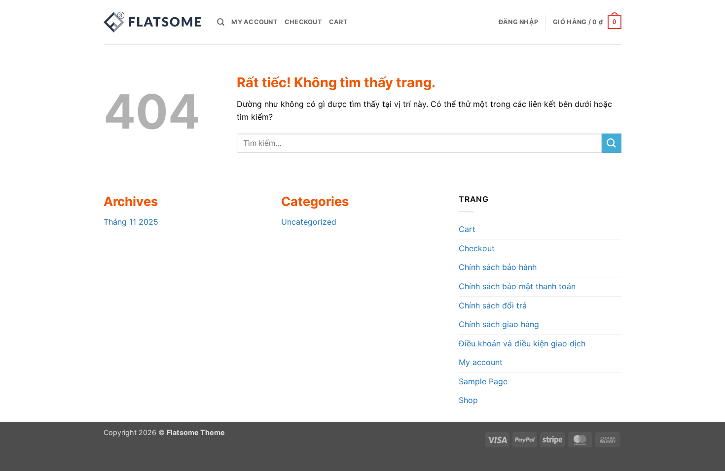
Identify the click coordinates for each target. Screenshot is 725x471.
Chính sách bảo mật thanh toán (517, 286)
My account (254, 22)
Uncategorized (308, 222)
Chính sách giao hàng (499, 324)
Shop (468, 400)
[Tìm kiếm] (220, 22)
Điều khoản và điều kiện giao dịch (522, 343)
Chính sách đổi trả (493, 305)
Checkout (303, 22)
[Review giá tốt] (153, 22)
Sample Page (483, 381)
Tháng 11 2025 (131, 222)
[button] (518, 22)
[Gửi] (611, 143)
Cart (338, 22)
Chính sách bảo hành (498, 267)
